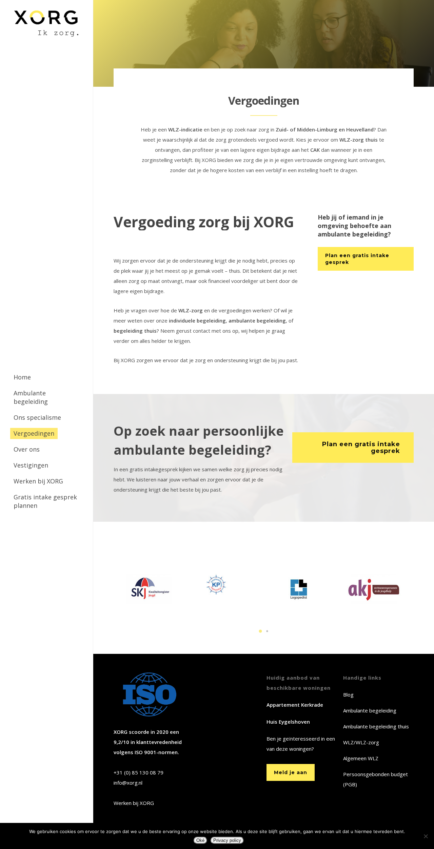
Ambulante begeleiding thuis (376, 726)
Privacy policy (227, 840)
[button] (260, 631)
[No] (425, 836)
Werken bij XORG (134, 803)
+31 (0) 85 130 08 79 (138, 772)
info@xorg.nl (128, 782)
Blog (348, 694)
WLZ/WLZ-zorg (361, 742)
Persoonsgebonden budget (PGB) (375, 779)
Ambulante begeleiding (369, 710)
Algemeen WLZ (360, 758)
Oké (200, 840)
